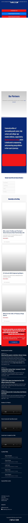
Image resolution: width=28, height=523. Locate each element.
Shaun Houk (7, 469)
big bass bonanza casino (12, 139)
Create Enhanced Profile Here (14, 16)
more (8, 364)
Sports (6, 353)
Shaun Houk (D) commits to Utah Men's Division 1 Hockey (13, 355)
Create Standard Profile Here (14, 13)
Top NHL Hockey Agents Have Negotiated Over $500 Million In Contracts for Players (12, 381)
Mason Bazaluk (8, 455)
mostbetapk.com (14, 10)
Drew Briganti (8, 474)
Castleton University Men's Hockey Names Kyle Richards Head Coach (13, 393)
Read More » (5, 238)
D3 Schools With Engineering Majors (13, 273)
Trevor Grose (8, 460)
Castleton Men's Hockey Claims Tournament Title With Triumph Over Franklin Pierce (13, 370)
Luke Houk (7, 465)
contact (20, 338)
